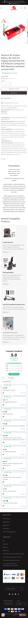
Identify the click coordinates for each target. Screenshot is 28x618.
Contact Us (5, 544)
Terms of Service (6, 518)
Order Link (5, 252)
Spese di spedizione (4, 78)
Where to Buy (6, 550)
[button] (21, 8)
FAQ (4, 540)
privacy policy (6, 528)
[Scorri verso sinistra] (10, 52)
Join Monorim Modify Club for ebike (11, 560)
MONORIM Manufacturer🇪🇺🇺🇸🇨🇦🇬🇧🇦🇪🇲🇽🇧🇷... (13, 614)
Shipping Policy (6, 522)
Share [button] (4, 159)
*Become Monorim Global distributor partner (13, 553)
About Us (5, 547)
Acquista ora (14, 93)
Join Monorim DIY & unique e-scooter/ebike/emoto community (10, 564)
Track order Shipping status (9, 531)
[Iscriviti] (21, 588)
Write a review (14, 374)
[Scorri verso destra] (17, 52)
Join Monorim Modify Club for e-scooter (12, 557)
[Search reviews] (3, 378)
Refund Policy (6, 525)
